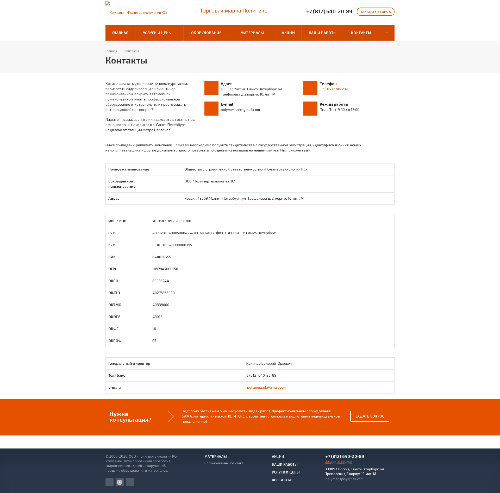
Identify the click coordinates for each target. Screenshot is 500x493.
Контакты (361, 32)
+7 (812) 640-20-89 (329, 11)
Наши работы (323, 32)
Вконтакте (109, 482)
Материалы (253, 32)
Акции (288, 32)
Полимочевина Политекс (223, 463)
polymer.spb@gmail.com (266, 387)
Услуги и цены (158, 32)
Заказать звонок (375, 11)
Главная (120, 32)
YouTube (130, 482)
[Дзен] (120, 482)
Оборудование (207, 32)
